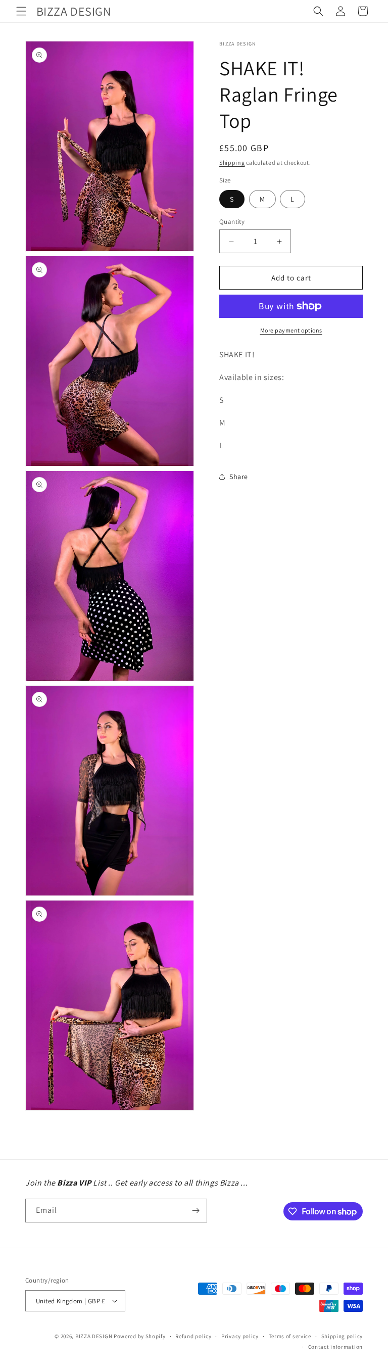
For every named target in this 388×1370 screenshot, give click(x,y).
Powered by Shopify (140, 1336)
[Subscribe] (195, 1210)
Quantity (232, 221)
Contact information (335, 1346)
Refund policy (193, 1336)
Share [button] (238, 476)
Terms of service (290, 1336)
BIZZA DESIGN (93, 1336)
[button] (21, 11)
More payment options (291, 330)
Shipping (232, 162)
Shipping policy (342, 1336)
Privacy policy (240, 1336)
